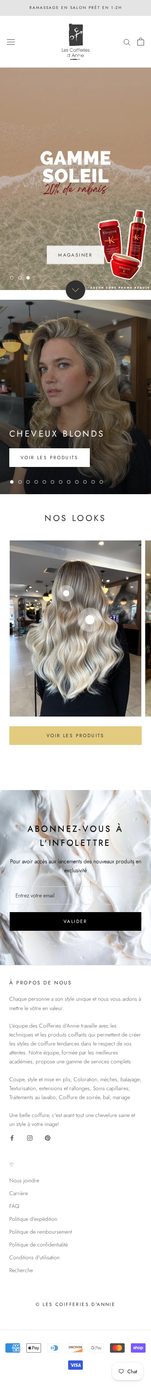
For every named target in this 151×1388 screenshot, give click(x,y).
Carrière (18, 1193)
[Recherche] (127, 41)
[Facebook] (12, 1137)
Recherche (21, 1270)
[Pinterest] (47, 1137)
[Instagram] (30, 1137)
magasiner (75, 253)
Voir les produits (75, 735)
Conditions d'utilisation (34, 1257)
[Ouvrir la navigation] (11, 41)
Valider (75, 921)
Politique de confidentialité (38, 1244)
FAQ (14, 1206)
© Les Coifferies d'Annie (76, 1304)
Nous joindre (24, 1180)
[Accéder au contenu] (75, 290)
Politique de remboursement (40, 1232)
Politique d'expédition (33, 1219)
